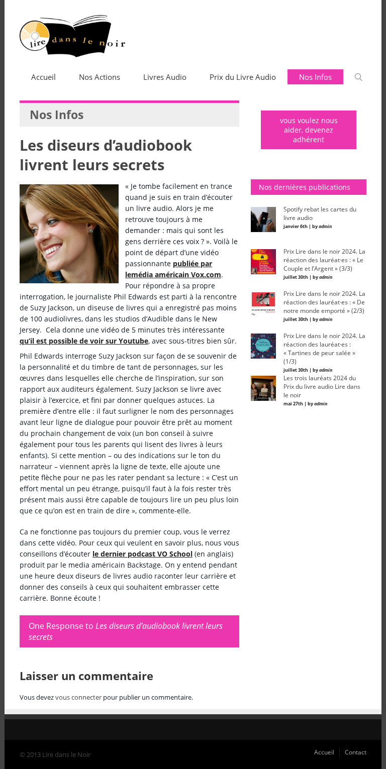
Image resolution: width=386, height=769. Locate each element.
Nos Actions (99, 77)
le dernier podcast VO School (142, 554)
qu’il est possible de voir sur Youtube (84, 341)
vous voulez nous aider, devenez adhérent (309, 130)
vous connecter (78, 697)
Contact (355, 752)
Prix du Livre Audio (243, 77)
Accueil (43, 77)
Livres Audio (164, 77)
